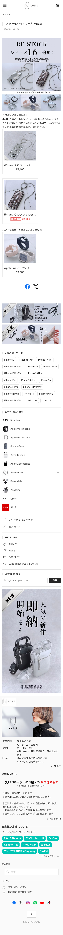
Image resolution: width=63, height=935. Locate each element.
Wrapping (15, 490)
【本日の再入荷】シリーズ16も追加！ (24, 23)
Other (13, 498)
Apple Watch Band (20, 429)
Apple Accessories (20, 463)
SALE (13, 507)
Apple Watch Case (20, 437)
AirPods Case (17, 455)
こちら (20, 761)
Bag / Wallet (16, 481)
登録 (55, 580)
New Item (15, 420)
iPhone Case (17, 446)
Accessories (17, 472)
